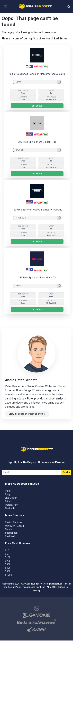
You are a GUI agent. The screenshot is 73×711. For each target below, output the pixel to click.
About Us (51, 587)
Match (8, 529)
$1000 (8, 574)
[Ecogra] (36, 629)
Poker (8, 490)
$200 (8, 561)
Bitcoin (8, 501)
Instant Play (11, 504)
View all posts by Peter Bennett (26, 413)
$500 (8, 571)
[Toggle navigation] (5, 6)
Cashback (10, 536)
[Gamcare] (36, 615)
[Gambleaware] (36, 621)
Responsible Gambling (34, 587)
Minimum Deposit (14, 526)
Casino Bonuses (13, 522)
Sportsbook (11, 532)
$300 (8, 564)
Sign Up (66, 472)
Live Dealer (11, 497)
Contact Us (63, 587)
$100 (8, 557)
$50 (7, 554)
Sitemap (36, 590)
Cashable (10, 508)
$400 (8, 567)
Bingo (8, 494)
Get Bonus (37, 106)
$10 (7, 550)
